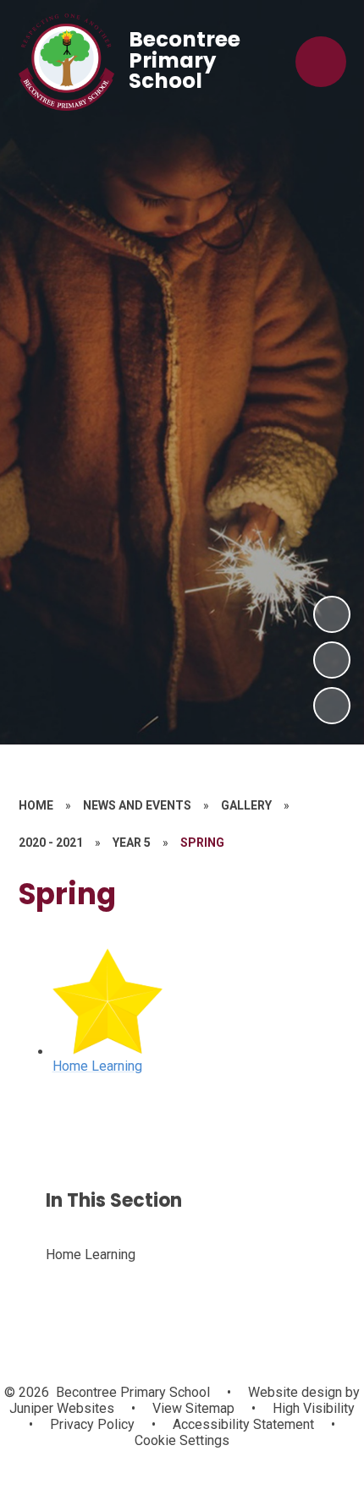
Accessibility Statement (243, 1424)
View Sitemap (193, 1408)
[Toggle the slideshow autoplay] (331, 705)
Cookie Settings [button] (182, 1440)
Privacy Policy (92, 1424)
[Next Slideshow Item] (331, 614)
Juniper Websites (61, 1408)
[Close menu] (320, 61)
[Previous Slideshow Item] (331, 660)
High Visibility (314, 1408)
